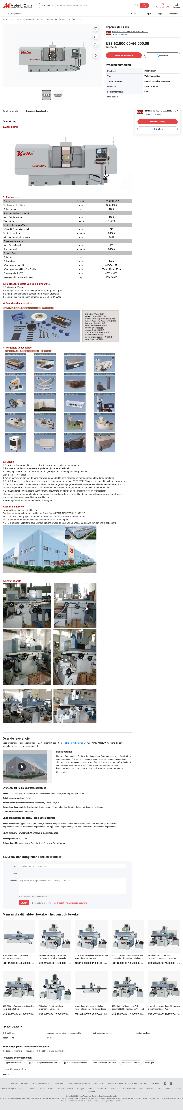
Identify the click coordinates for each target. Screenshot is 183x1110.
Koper (133, 13)
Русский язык (102, 1088)
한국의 (113, 1088)
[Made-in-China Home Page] (17, 5)
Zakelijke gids (155, 1083)
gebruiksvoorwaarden (113, 1101)
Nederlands (131, 1088)
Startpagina (8, 19)
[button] (136, 5)
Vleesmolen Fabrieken (131, 1062)
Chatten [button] (164, 55)
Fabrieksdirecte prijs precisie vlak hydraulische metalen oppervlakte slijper (53, 958)
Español (61, 1088)
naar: (15, 873)
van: (15, 866)
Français (51, 1088)
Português (80, 1088)
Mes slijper (149, 1062)
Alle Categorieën (13, 13)
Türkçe (158, 1088)
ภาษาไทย (149, 1088)
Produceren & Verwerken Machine (30, 19)
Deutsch (70, 1088)
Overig (50, 1037)
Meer (5, 1074)
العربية (121, 1088)
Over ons (14, 1083)
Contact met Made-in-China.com (78, 1083)
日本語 (42, 1088)
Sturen (24, 902)
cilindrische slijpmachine (101, 1033)
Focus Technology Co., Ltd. (88, 1096)
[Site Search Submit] (144, 5)
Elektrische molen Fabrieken (104, 1062)
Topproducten (99, 1083)
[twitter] (171, 1083)
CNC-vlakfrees (8, 1033)
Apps (160, 13)
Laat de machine (143, 1033)
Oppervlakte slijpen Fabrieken (75, 1062)
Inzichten (143, 1083)
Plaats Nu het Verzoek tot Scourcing (70, 903)
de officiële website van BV (74, 742)
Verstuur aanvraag (124, 55)
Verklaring (25, 1083)
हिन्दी (140, 1088)
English (13, 1088)
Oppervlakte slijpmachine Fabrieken (42, 1062)
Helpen (148, 13)
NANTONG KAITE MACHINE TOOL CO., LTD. (130, 31)
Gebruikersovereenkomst (41, 1083)
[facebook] (165, 1083)
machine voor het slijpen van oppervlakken (64, 1033)
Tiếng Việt (168, 1088)
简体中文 (22, 1088)
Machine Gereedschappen (57, 19)
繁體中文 (32, 1088)
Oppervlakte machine (13, 1062)
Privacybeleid (58, 1083)
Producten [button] (46, 5)
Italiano (91, 1088)
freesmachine (8, 1037)
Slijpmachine (76, 19)
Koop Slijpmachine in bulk (15, 1069)
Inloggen (176, 7)
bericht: (14, 880)
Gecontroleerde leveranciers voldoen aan (122, 1083)
